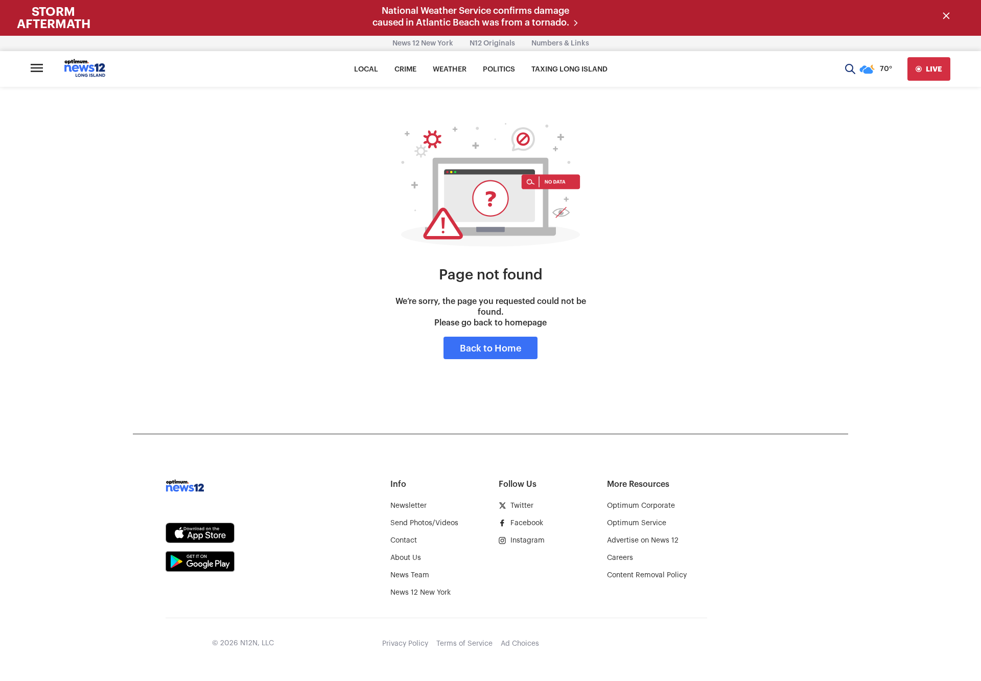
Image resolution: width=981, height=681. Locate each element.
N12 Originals (492, 43)
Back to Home (490, 348)
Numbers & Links (560, 43)
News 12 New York (422, 43)
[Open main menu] (37, 69)
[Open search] (850, 69)
